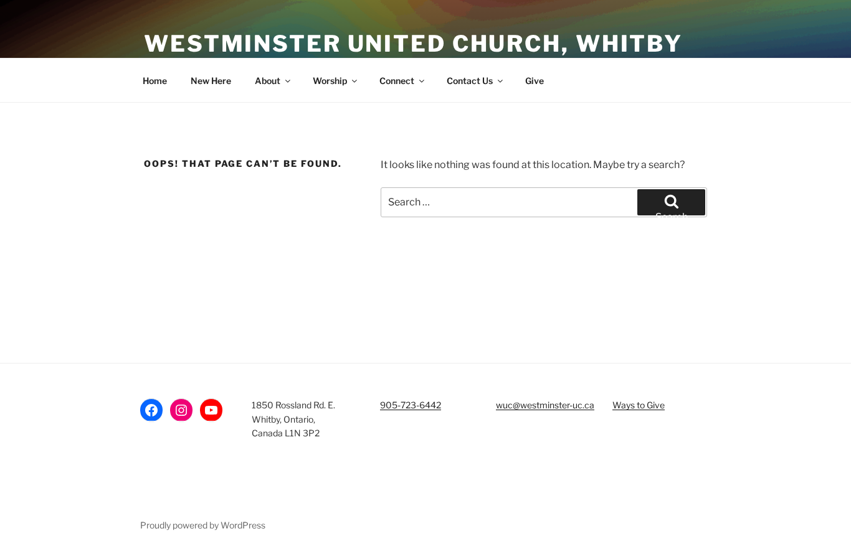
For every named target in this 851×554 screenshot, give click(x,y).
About (267, 80)
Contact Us (470, 80)
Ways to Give (638, 405)
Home (155, 80)
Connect (396, 80)
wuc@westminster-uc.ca (545, 405)
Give (534, 80)
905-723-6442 (410, 405)
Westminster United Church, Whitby (413, 43)
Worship (330, 80)
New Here (211, 80)
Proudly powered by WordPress (202, 525)
